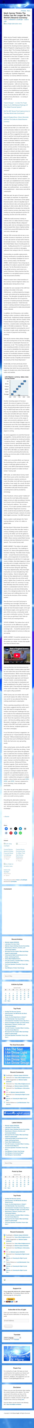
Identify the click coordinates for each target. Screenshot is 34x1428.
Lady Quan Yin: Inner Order (12, 944)
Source (7, 816)
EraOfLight (20, 19)
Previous (23, 10)
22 (17, 997)
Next (29, 10)
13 (9, 995)
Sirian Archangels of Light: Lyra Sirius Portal (17, 1022)
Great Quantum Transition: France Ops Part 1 (17, 1020)
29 (17, 999)
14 (13, 995)
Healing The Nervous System (13, 1011)
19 (5, 997)
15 (17, 995)
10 (24, 993)
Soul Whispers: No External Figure (14, 1153)
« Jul (5, 1001)
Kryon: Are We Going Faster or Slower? (15, 1017)
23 (20, 997)
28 (13, 999)
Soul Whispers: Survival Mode (13, 1155)
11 (28, 993)
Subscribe (8, 1326)
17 (24, 995)
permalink (14, 881)
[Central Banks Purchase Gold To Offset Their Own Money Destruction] (21, 846)
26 (5, 999)
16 (20, 995)
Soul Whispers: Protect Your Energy (14, 968)
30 (20, 999)
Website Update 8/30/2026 (12, 942)
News (17, 880)
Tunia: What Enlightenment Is (12, 958)
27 (9, 999)
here (23, 1399)
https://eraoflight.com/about (13, 1404)
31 (24, 999)
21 (13, 997)
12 (5, 995)
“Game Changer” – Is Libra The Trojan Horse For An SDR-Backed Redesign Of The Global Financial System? (16, 105)
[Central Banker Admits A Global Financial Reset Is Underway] (9, 846)
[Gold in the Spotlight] (9, 866)
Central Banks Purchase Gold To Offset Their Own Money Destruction (20, 853)
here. (19, 1295)
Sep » (8, 1001)
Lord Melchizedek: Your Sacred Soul (14, 1019)
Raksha (8, 1098)
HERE (27, 779)
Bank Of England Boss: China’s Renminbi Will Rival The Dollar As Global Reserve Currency (16, 119)
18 (28, 995)
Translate (16, 1339)
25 (28, 997)
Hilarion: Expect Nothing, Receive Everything (17, 946)
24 (24, 997)
